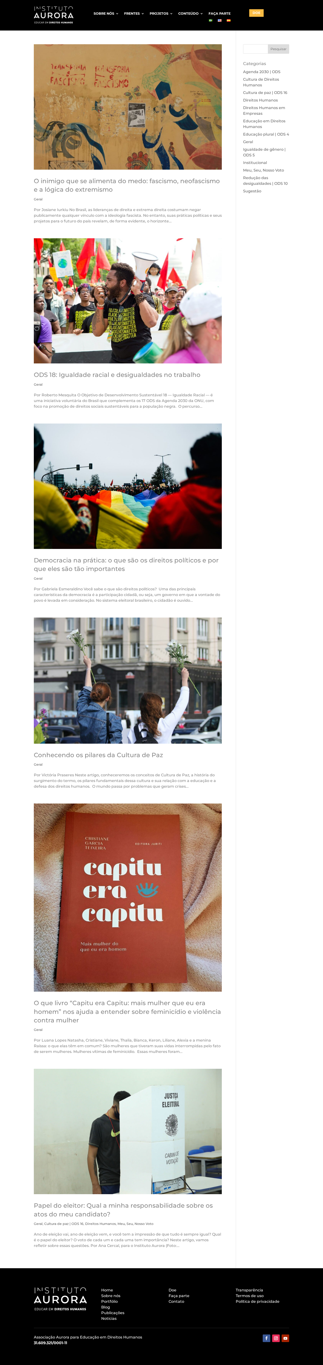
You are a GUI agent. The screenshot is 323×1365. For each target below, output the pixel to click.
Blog (105, 1307)
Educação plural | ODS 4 (266, 134)
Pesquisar (279, 49)
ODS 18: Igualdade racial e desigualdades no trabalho (117, 375)
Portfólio (109, 1301)
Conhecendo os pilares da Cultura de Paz (98, 755)
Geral (38, 199)
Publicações (112, 1313)
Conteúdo (188, 14)
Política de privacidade (257, 1301)
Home (107, 1290)
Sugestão (252, 191)
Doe (172, 1290)
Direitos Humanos (100, 1224)
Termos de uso (250, 1296)
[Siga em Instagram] (276, 1338)
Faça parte (220, 14)
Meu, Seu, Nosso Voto (135, 1224)
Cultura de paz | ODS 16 (63, 1224)
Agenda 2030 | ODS (261, 72)
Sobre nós (104, 14)
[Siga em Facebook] (266, 1338)
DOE (256, 13)
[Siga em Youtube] (285, 1338)
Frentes (132, 14)
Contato (176, 1301)
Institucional (255, 162)
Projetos (159, 14)
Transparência (249, 1290)
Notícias (109, 1318)
